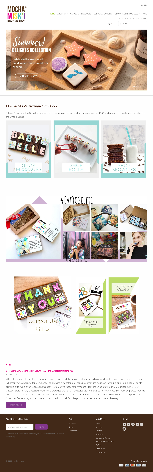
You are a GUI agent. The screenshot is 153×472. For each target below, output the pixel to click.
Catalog (74, 14)
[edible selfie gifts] (76, 261)
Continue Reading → (16, 405)
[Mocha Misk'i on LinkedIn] (138, 424)
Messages (73, 431)
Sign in (144, 5)
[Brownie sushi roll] (76, 177)
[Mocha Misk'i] (16, 13)
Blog (8, 364)
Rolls (71, 427)
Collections (140, 18)
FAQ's (144, 14)
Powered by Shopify (139, 461)
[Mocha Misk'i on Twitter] (125, 424)
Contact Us (125, 18)
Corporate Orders (103, 14)
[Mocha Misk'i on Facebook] (129, 424)
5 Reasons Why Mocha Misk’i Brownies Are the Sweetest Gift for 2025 (39, 370)
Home (52, 14)
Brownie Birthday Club (127, 14)
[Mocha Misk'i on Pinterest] (133, 424)
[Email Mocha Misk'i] (125, 429)
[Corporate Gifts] (42, 333)
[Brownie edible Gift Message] (28, 177)
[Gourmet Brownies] (123, 177)
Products (86, 14)
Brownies (72, 424)
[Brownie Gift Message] (52, 177)
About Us (62, 14)
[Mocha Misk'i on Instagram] (142, 424)
